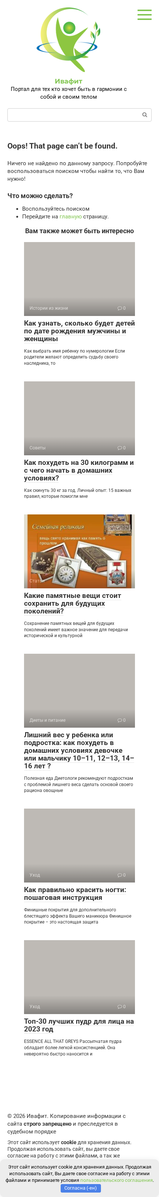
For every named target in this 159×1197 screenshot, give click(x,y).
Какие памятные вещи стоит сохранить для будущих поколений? (72, 603)
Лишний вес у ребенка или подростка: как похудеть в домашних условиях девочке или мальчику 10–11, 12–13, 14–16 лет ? (79, 750)
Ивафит (68, 81)
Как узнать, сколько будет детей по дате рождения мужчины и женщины (79, 331)
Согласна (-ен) (80, 1188)
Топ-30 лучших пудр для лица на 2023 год (79, 1025)
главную (71, 216)
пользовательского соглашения (116, 1180)
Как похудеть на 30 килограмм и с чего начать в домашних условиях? (79, 470)
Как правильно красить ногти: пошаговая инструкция (75, 893)
